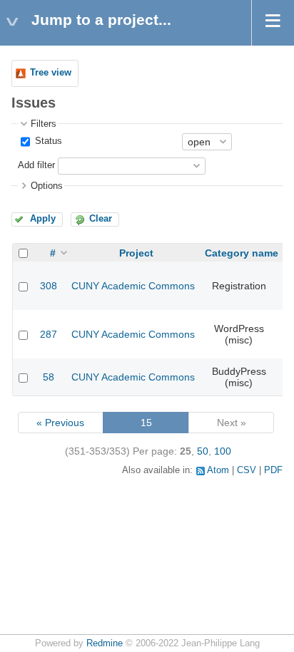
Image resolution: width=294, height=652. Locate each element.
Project (136, 253)
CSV (246, 470)
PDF (273, 470)
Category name (241, 253)
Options (47, 186)
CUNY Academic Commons (133, 285)
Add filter (36, 165)
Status (47, 141)
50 (202, 451)
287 (48, 334)
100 (222, 451)
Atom (218, 470)
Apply (43, 219)
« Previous (60, 422)
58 (48, 377)
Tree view (50, 73)
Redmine (104, 643)
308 (48, 285)
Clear (100, 219)
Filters (43, 124)
